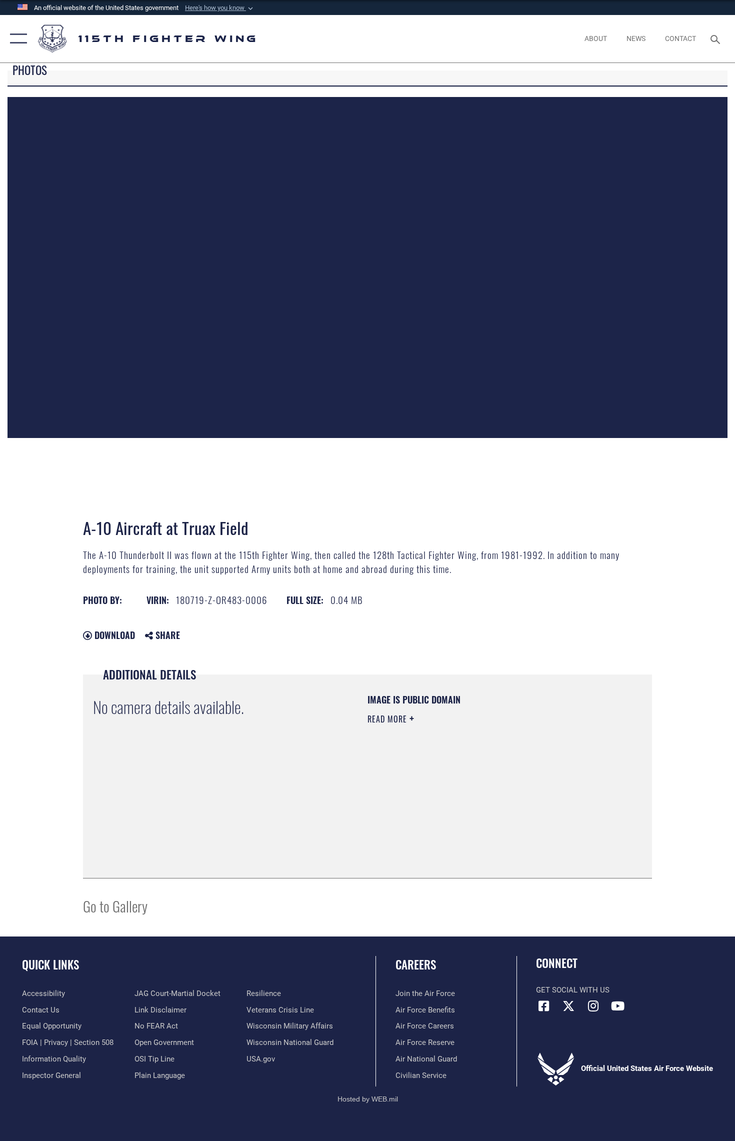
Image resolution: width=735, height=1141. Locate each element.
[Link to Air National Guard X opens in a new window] (568, 1006)
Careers (416, 964)
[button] (220, 8)
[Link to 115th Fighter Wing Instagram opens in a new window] (593, 1006)
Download (113, 635)
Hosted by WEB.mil (368, 1099)
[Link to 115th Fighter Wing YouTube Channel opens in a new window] (617, 1006)
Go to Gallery (115, 905)
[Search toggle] (717, 39)
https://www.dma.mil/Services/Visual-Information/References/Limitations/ (485, 797)
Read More (389, 719)
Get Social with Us (573, 990)
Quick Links (50, 964)
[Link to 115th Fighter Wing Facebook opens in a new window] (543, 1006)
